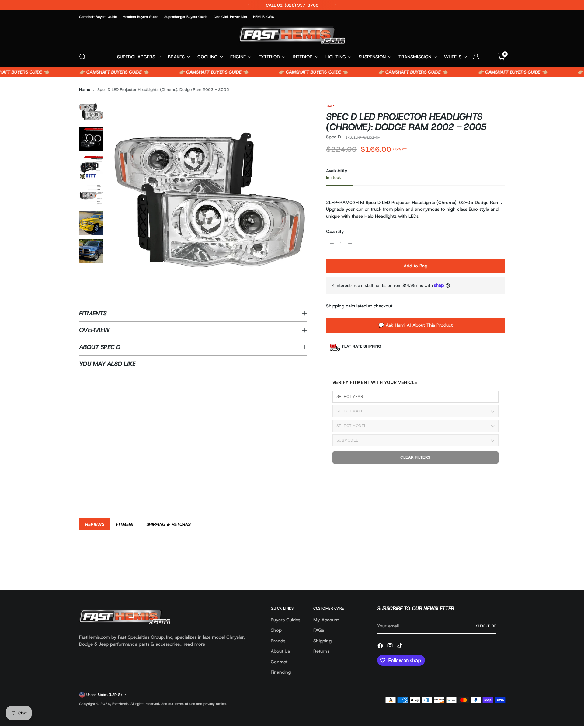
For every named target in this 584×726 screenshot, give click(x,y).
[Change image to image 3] (91, 167)
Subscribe (486, 626)
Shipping (335, 306)
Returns (321, 651)
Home (84, 89)
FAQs (318, 630)
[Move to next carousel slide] (500, 569)
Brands (278, 641)
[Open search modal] (82, 57)
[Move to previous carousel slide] (486, 569)
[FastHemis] (292, 35)
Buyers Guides (285, 620)
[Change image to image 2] (91, 139)
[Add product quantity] (350, 244)
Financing (281, 672)
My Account (326, 620)
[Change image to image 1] (91, 111)
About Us (280, 651)
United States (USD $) (104, 694)
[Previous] (248, 5)
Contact (279, 662)
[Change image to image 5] (91, 223)
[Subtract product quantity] (331, 244)
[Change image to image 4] (91, 195)
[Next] (335, 5)
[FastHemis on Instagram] (390, 647)
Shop (276, 630)
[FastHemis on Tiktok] (400, 647)
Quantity (335, 231)
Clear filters (415, 457)
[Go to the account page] (476, 57)
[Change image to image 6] (91, 251)
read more (194, 644)
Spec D (333, 137)
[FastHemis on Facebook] (380, 647)
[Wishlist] (489, 57)
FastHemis (120, 703)
